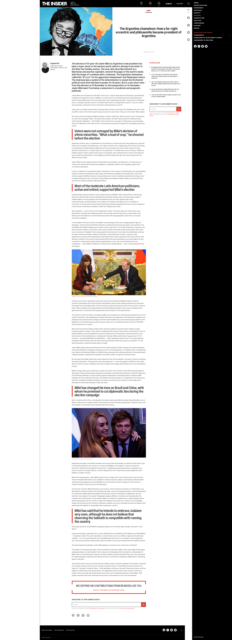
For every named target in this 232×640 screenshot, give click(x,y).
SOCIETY (197, 13)
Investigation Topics (203, 32)
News (196, 2)
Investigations (200, 5)
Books (196, 28)
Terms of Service (92, 608)
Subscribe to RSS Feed (203, 40)
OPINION (148, 12)
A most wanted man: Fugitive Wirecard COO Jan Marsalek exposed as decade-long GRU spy (165, 90)
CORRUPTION (199, 18)
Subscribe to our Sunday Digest (208, 37)
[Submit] (143, 604)
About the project (47, 630)
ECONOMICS (198, 8)
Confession (199, 23)
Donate (169, 4)
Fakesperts (199, 35)
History (197, 25)
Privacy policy (70, 630)
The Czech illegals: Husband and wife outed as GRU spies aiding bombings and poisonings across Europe (165, 83)
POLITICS (197, 20)
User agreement (59, 630)
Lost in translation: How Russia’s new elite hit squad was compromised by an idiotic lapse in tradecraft (164, 76)
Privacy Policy (101, 608)
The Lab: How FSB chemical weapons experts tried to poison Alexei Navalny (166, 95)
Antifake (198, 10)
